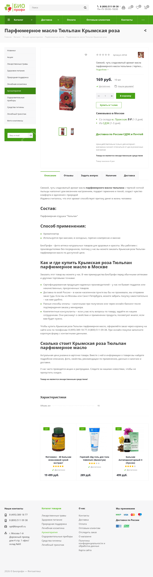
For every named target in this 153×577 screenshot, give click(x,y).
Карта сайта (85, 550)
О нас (82, 508)
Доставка (84, 519)
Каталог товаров (51, 508)
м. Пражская (119, 119)
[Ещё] (143, 19)
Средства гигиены (51, 540)
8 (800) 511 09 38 (109, 6)
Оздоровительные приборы (57, 536)
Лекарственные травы (54, 515)
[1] (97, 55)
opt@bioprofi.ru (17, 526)
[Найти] (85, 8)
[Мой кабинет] (123, 7)
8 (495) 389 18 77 (18, 514)
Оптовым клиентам (89, 528)
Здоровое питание (52, 519)
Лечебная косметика (53, 528)
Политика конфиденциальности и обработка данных (92, 543)
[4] (106, 55)
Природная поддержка (54, 523)
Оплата (83, 523)
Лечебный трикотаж (53, 544)
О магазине (85, 536)
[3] (103, 55)
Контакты (84, 515)
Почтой (138, 134)
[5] (108, 55)
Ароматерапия (50, 532)
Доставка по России (109, 134)
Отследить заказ (88, 532)
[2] (100, 55)
